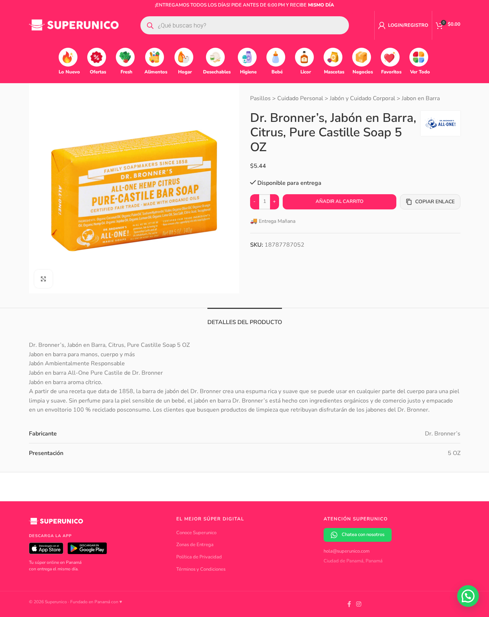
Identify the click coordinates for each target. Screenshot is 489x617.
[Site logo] (74, 25)
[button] (468, 596)
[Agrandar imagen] (43, 279)
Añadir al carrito (339, 201)
